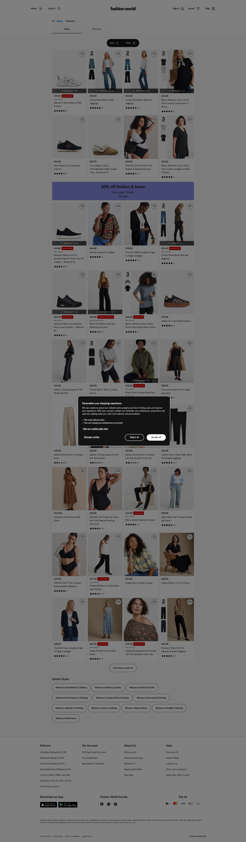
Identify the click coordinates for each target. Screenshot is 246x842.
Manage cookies (92, 437)
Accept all (156, 437)
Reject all (134, 437)
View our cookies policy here (95, 429)
